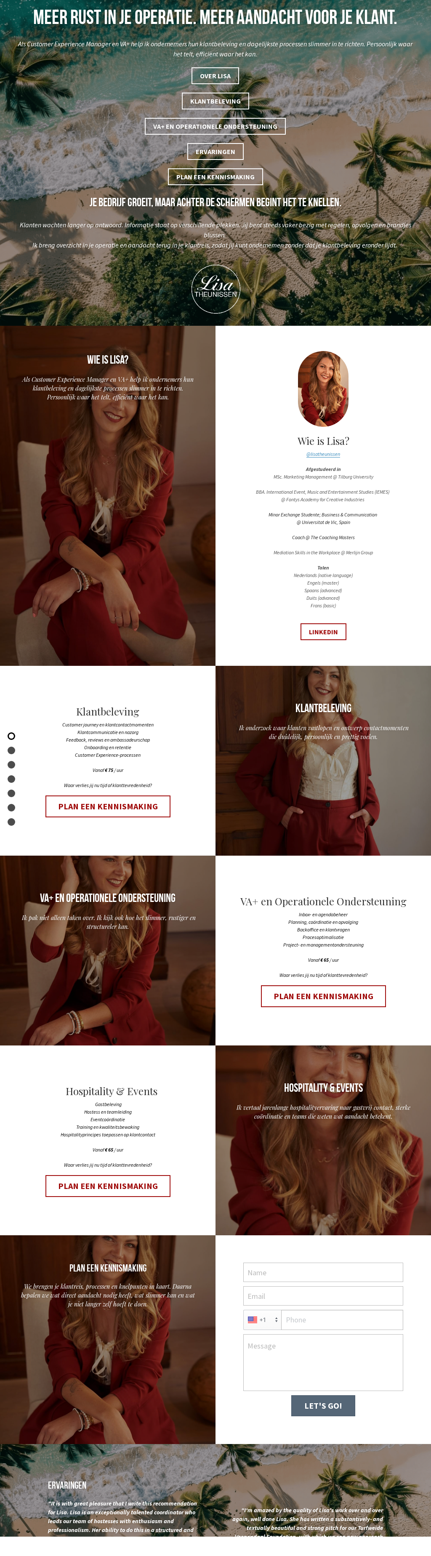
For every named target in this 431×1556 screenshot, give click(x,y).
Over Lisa (215, 76)
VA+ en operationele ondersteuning (215, 126)
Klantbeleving (215, 101)
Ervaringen (215, 151)
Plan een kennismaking (215, 177)
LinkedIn (323, 1240)
